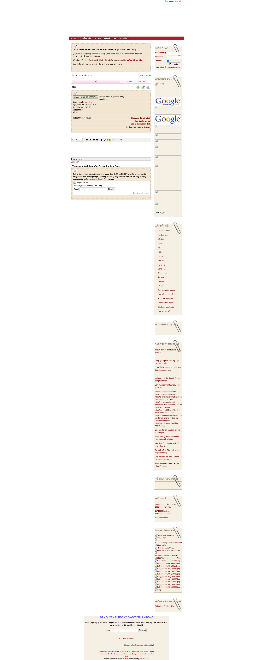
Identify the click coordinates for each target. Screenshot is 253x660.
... (155, 357)
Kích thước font (77, 140)
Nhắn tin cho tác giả (142, 121)
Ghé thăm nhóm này (141, 193)
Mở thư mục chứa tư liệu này (138, 127)
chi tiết (173, 504)
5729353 (158, 504)
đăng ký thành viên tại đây (102, 60)
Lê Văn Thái (87, 102)
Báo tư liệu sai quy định (140, 124)
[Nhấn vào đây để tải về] (138, 89)
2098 (157, 507)
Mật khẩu (159, 57)
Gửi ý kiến (75, 162)
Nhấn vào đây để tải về (140, 118)
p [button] (81, 159)
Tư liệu (79, 75)
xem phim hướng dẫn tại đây (130, 60)
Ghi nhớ (158, 61)
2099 (157, 518)
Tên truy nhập (160, 53)
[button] (87, 139)
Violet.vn (125, 659)
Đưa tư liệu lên (145, 75)
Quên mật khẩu (161, 67)
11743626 (159, 511)
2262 (157, 514)
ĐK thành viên (174, 67)
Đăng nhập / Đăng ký (172, 1)
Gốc (72, 75)
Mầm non (87, 75)
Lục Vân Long (144, 659)
